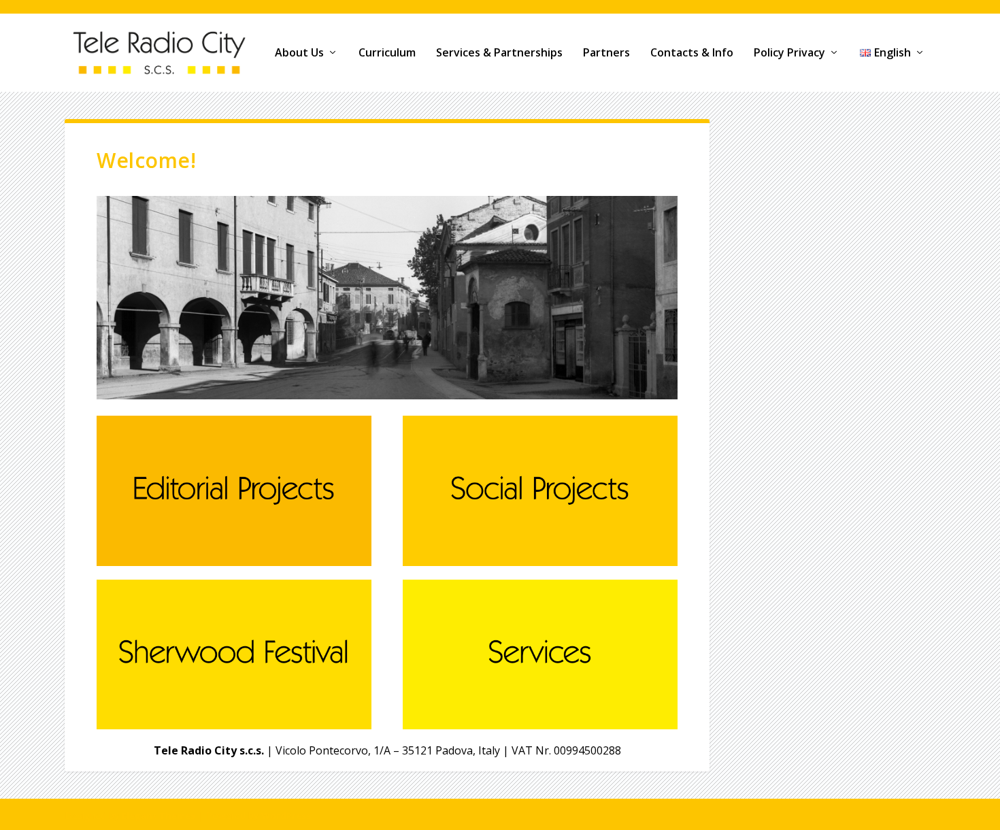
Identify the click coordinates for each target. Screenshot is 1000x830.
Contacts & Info (691, 53)
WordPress (286, 816)
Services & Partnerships (499, 53)
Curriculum (387, 53)
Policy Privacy (789, 53)
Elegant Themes (158, 816)
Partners (606, 53)
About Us (299, 53)
